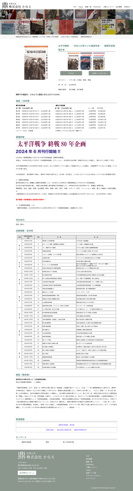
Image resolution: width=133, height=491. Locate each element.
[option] (36, 63)
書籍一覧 (89, 461)
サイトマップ (90, 478)
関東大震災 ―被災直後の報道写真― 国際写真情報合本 (66, 430)
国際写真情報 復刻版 (66, 425)
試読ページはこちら (100, 73)
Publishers (90, 464)
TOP (87, 456)
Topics (88, 470)
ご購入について (91, 467)
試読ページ (90, 473)
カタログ (71, 73)
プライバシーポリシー (94, 475)
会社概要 (89, 459)
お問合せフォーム (27, 473)
